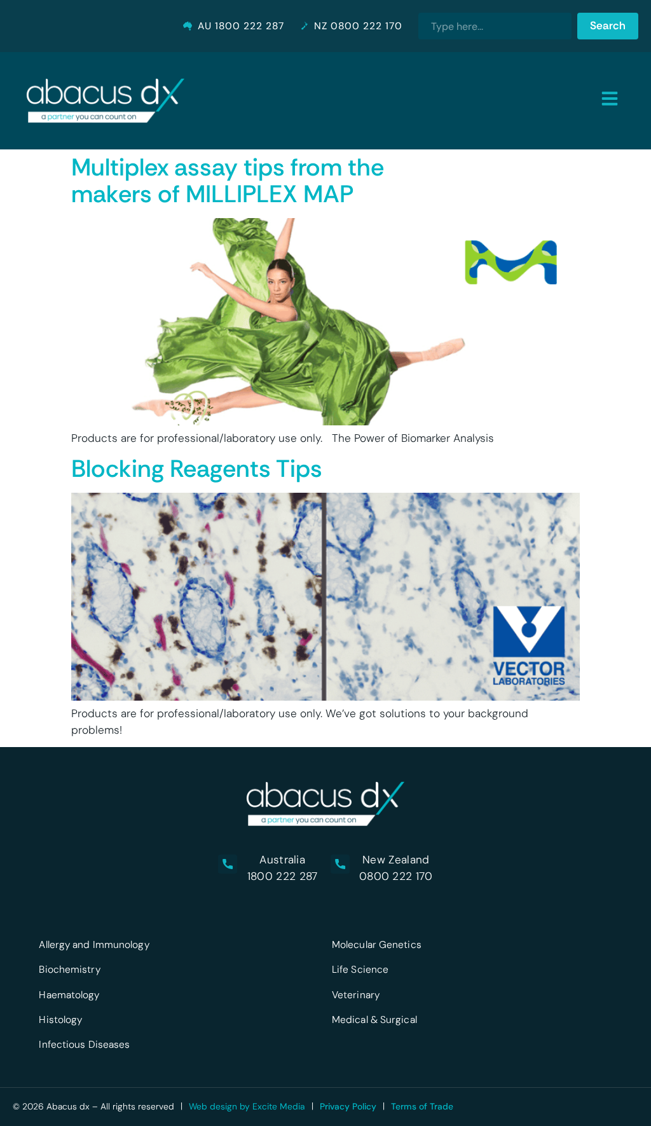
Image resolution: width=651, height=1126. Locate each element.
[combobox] (494, 26)
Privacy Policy (348, 1106)
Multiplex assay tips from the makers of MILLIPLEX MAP (227, 180)
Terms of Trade (422, 1106)
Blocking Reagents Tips (196, 468)
